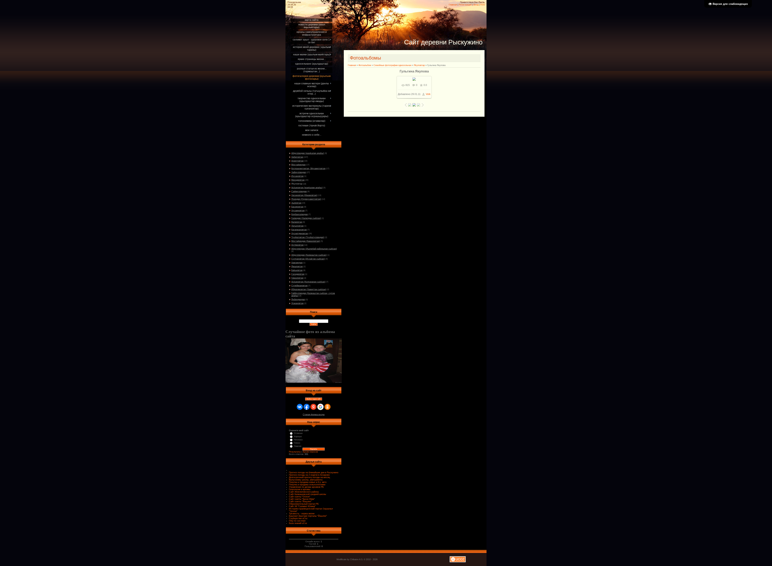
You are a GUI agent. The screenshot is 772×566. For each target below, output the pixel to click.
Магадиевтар (298, 180)
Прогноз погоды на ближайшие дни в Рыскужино (313, 472)
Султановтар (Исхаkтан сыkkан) (308, 259)
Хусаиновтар (298, 210)
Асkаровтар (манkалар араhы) (307, 187)
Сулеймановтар (299, 285)
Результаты (295, 452)
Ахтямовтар (297, 245)
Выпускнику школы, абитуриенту (306, 479)
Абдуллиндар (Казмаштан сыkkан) (309, 255)
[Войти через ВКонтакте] (300, 407)
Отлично (298, 433)
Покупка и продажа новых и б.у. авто (307, 482)
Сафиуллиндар (299, 191)
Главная (453, 4)
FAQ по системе (297, 521)
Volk (428, 94)
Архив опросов (310, 452)
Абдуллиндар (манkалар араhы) (307, 153)
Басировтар (297, 206)
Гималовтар (297, 278)
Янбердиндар (298, 299)
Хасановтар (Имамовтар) (304, 195)
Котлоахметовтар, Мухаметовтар (308, 168)
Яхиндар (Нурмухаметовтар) (306, 199)
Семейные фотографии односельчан (392, 65)
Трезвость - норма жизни (301, 513)
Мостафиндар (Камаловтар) (305, 241)
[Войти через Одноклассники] (327, 407)
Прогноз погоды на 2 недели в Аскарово (309, 475)
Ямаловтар (297, 266)
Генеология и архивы (299, 489)
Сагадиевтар (297, 274)
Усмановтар (297, 303)
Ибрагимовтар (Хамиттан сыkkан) (308, 289)
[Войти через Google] (320, 407)
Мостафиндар (298, 164)
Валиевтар (296, 222)
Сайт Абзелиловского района (304, 492)
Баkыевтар (297, 270)
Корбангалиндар (299, 214)
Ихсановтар (297, 176)
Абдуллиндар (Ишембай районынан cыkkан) (314, 248)
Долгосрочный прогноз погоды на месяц (309, 477)
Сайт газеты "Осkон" (299, 496)
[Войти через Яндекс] (313, 407)
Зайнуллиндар (298, 172)
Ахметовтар (297, 161)
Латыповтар (297, 226)
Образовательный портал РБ (304, 504)
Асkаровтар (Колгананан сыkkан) (308, 281)
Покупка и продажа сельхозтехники (307, 484)
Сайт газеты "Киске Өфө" (302, 499)
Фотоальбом (364, 65)
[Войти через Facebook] (307, 407)
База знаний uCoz (298, 523)
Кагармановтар (299, 229)
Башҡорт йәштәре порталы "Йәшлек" (308, 516)
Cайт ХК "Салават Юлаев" (302, 506)
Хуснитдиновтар (299, 233)
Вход (475, 4)
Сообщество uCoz (298, 518)
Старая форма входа (313, 414)
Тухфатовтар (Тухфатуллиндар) (307, 237)
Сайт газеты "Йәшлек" (300, 501)
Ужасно (297, 446)
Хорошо (298, 436)
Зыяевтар (296, 203)
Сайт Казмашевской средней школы (307, 494)
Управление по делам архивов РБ (306, 487)
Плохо (297, 443)
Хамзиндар (297, 262)
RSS (482, 4)
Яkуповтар (296, 183)
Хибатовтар (297, 157)
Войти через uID (314, 399)
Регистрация (465, 4)
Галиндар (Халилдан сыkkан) (306, 218)
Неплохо (298, 439)
